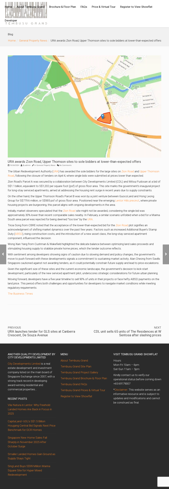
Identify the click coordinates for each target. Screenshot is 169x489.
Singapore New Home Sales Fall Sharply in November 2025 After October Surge (27, 442)
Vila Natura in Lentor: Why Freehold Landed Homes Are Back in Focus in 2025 (30, 409)
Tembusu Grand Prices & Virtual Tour (83, 390)
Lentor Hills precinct (127, 200)
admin (28, 165)
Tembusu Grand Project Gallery (79, 372)
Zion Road (127, 171)
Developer (11, 20)
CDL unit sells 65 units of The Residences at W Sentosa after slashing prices (127, 333)
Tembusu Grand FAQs (74, 384)
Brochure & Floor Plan (62, 6)
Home (8, 6)
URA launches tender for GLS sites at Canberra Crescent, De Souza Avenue (41, 333)
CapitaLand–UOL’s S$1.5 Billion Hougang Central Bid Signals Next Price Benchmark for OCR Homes (31, 425)
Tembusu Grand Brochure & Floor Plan (84, 378)
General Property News (33, 40)
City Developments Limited (24, 363)
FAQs (84, 6)
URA (55, 171)
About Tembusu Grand (31, 6)
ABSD (18, 233)
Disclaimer (121, 389)
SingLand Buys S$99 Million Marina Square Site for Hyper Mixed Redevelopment (29, 470)
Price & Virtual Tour (104, 6)
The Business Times (20, 293)
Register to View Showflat (136, 6)
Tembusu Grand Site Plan (76, 366)
